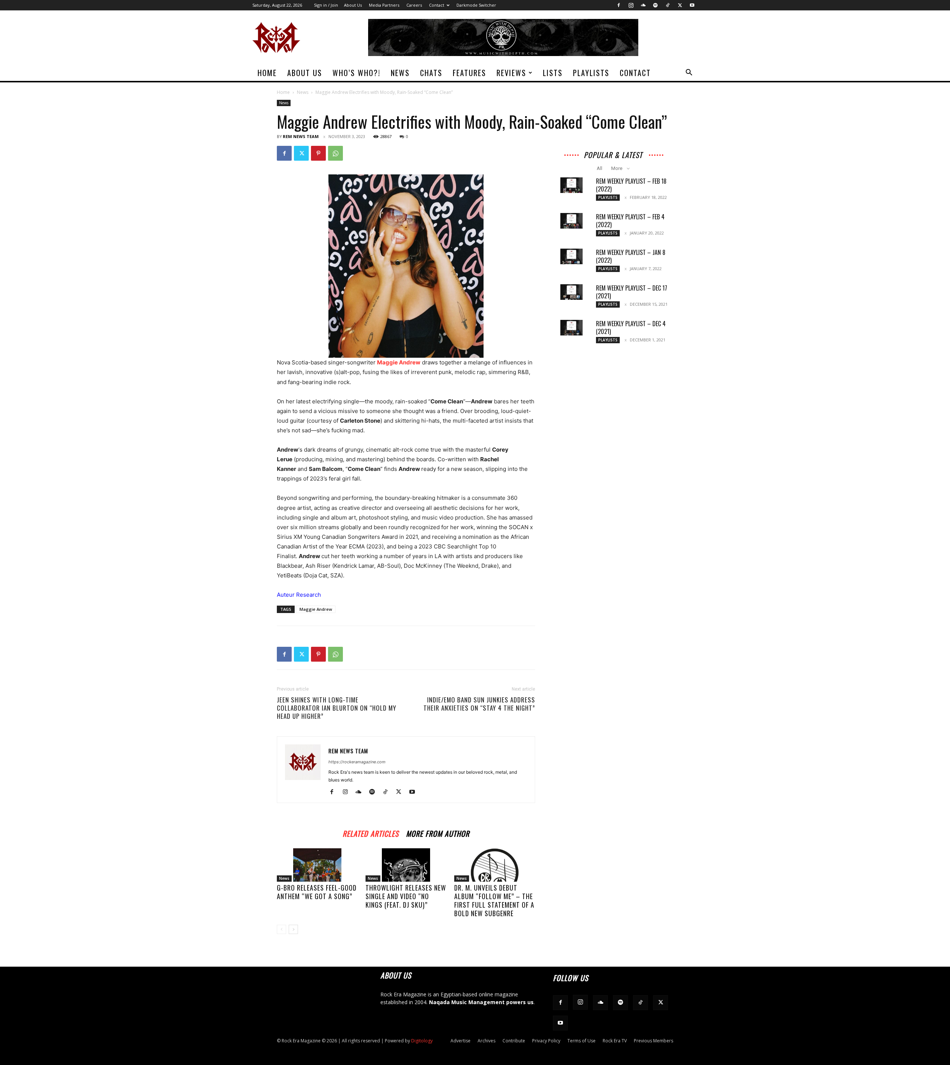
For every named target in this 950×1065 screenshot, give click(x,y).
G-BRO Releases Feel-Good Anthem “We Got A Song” (317, 892)
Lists (553, 72)
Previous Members (653, 1041)
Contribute (513, 1041)
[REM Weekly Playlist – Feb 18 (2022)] (571, 185)
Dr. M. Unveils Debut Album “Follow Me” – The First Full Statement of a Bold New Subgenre (494, 900)
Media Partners (384, 5)
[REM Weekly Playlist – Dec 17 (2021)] (571, 292)
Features (469, 72)
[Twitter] (679, 5)
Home (267, 72)
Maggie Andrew (315, 609)
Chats (431, 72)
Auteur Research (299, 594)
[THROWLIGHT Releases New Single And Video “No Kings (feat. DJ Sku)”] (406, 865)
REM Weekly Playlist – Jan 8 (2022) (630, 256)
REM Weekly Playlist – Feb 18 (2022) (631, 185)
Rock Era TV (615, 1041)
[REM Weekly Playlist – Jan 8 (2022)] (571, 256)
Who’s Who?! (356, 72)
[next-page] (293, 929)
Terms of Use (581, 1041)
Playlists (591, 72)
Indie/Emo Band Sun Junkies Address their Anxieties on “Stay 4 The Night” (479, 704)
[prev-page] (281, 929)
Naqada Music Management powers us (481, 1002)
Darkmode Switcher (476, 5)
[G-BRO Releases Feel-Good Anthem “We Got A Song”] (317, 865)
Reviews (511, 72)
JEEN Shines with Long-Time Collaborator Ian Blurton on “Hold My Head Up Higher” (336, 708)
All (599, 168)
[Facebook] (618, 5)
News (400, 72)
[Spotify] (655, 5)
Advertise (461, 1041)
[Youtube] (692, 5)
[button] (689, 73)
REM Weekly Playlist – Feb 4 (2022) (630, 220)
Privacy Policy (546, 1041)
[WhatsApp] (335, 153)
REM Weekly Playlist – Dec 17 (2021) (631, 292)
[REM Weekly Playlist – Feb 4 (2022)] (571, 221)
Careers (414, 5)
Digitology (422, 1041)
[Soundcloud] (643, 5)
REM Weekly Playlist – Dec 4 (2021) (631, 327)
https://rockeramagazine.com (357, 761)
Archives (486, 1041)
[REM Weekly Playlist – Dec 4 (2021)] (571, 327)
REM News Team (301, 136)
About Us (353, 5)
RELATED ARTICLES (371, 832)
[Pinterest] (318, 153)
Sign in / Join (326, 5)
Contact (436, 5)
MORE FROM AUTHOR (437, 832)
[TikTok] (667, 5)
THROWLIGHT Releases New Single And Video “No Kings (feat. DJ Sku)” (406, 896)
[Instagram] (630, 5)
